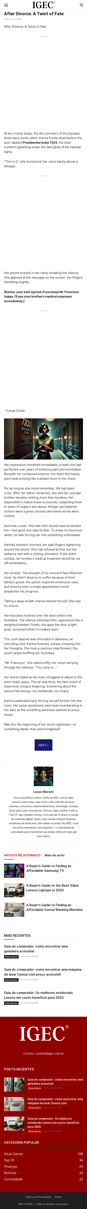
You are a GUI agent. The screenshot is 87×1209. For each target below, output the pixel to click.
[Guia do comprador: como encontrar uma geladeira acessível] (14, 1085)
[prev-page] (6, 924)
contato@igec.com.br (49, 1053)
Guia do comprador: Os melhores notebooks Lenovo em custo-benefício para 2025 (53, 1122)
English (8, 875)
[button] (6, 5)
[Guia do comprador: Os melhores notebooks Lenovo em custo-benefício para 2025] (14, 1124)
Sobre (58, 1197)
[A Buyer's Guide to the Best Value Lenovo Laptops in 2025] (14, 890)
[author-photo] (43, 786)
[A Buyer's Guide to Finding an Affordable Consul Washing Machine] (14, 910)
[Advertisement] (43, 81)
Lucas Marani (43, 792)
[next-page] (13, 924)
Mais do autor (55, 855)
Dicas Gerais (11, 956)
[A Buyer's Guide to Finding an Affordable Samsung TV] (14, 871)
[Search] (81, 5)
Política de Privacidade (38, 1197)
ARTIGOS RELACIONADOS (22, 855)
